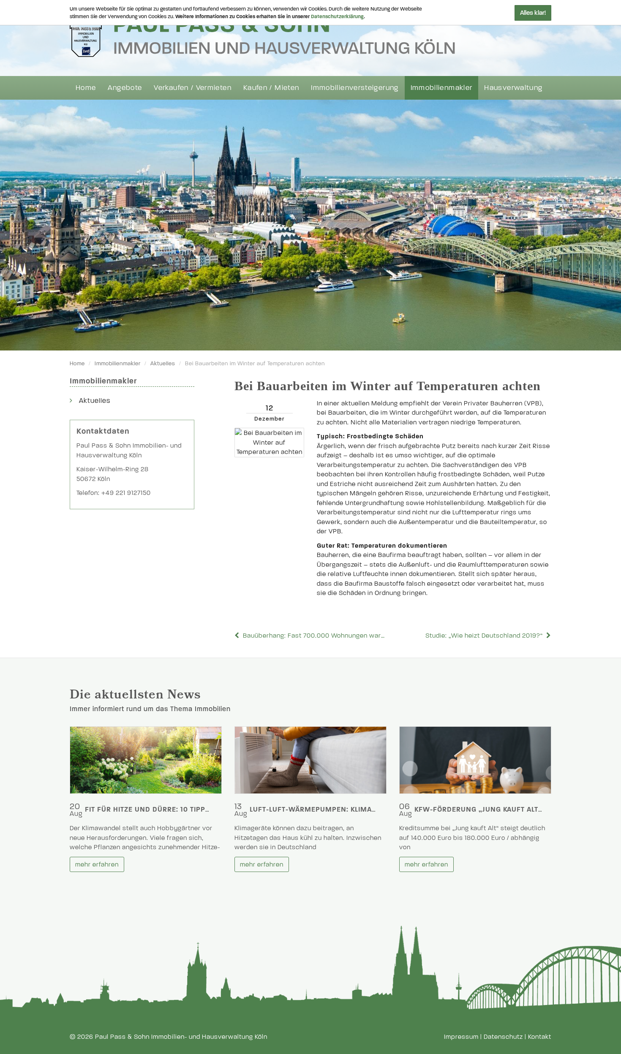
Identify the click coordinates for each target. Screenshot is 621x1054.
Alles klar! (533, 12)
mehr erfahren (97, 864)
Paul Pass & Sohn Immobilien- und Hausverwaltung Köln (181, 1036)
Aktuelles (162, 363)
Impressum (461, 1036)
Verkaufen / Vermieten (193, 87)
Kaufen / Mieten (271, 87)
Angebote (125, 87)
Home (86, 87)
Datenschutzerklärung (337, 16)
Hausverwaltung (513, 87)
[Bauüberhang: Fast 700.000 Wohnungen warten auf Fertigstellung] (237, 635)
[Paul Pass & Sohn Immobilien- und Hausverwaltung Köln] (262, 34)
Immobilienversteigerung (354, 87)
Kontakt (539, 1036)
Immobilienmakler (442, 87)
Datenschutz (503, 1036)
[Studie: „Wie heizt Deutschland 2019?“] (548, 635)
